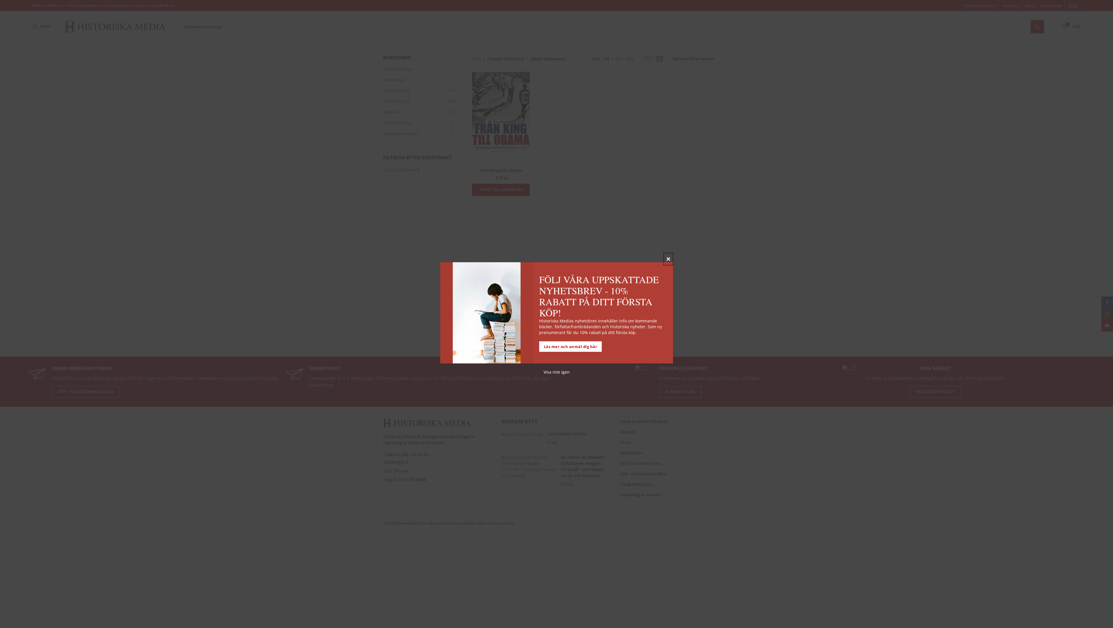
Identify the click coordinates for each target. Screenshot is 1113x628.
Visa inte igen (557, 372)
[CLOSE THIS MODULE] (668, 259)
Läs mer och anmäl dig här (570, 346)
